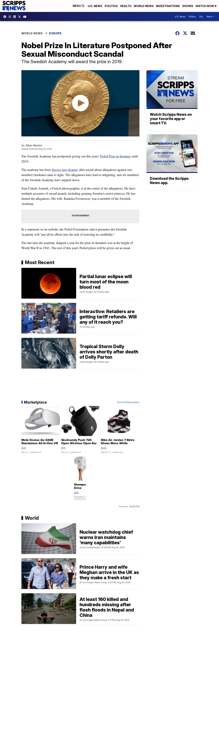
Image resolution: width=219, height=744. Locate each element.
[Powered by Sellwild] (134, 506)
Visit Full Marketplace (128, 402)
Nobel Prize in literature (115, 156)
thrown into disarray (65, 169)
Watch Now (205, 6)
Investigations (168, 6)
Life (201, 16)
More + (210, 16)
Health (125, 6)
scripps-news (15, 16)
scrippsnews (5, 16)
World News (144, 6)
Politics (111, 6)
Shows (187, 6)
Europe (55, 33)
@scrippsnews (25, 16)
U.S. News (95, 6)
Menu (77, 5)
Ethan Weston (34, 145)
